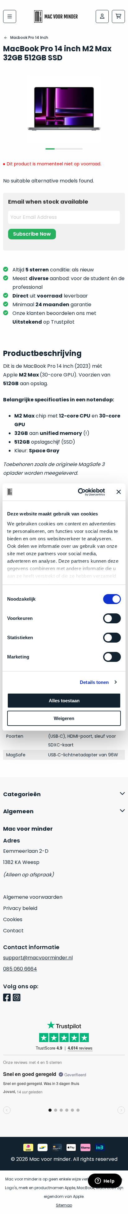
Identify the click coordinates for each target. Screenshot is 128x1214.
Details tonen (94, 682)
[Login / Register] (102, 16)
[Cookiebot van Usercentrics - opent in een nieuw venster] (79, 492)
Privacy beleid (20, 908)
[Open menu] (9, 16)
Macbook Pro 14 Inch (29, 37)
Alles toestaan (64, 700)
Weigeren (64, 718)
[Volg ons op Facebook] (8, 998)
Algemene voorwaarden (32, 897)
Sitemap (64, 1205)
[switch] (112, 618)
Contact (13, 930)
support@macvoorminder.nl (38, 957)
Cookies (12, 919)
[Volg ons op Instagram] (17, 998)
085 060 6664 (20, 968)
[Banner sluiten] (119, 492)
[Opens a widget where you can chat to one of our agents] (105, 1181)
